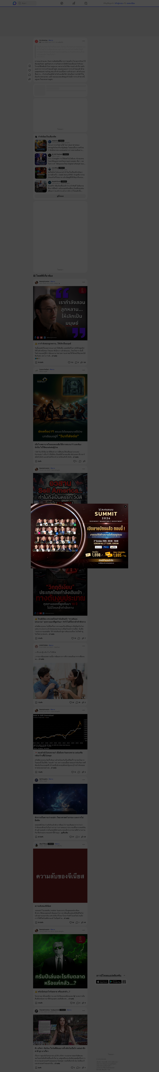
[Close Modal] (125, 506)
